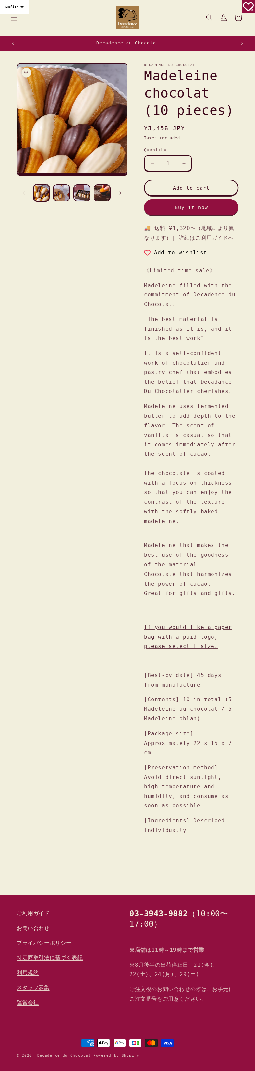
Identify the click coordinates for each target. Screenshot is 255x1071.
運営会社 (28, 1002)
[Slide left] (24, 193)
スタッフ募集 (33, 987)
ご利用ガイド (211, 238)
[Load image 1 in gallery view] (41, 192)
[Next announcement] (242, 43)
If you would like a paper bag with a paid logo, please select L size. (188, 637)
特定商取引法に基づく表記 (50, 957)
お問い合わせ (33, 928)
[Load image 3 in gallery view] (81, 192)
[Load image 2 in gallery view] (61, 192)
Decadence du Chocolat (64, 1055)
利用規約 (28, 972)
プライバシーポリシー (44, 943)
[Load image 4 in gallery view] (102, 192)
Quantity (155, 149)
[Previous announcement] (13, 43)
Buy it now (191, 207)
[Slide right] (120, 193)
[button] (14, 17)
